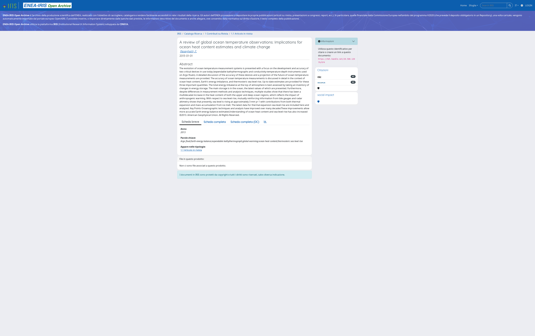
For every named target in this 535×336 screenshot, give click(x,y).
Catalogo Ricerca (193, 33)
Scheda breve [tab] (190, 121)
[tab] (265, 122)
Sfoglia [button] (472, 5)
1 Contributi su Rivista (216, 33)
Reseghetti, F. (188, 51)
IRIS (179, 33)
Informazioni (327, 41)
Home (463, 5)
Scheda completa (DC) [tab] (245, 121)
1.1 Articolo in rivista (241, 33)
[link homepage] (10, 5)
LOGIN (528, 5)
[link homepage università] (47, 5)
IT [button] (516, 5)
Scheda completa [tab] (215, 121)
